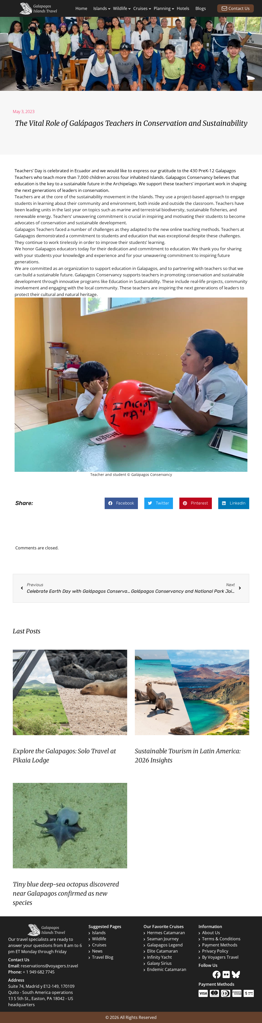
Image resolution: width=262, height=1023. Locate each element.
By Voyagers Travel (220, 957)
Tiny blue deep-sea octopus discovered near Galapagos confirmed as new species (66, 893)
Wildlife (120, 8)
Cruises (140, 8)
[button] (121, 503)
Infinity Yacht (159, 957)
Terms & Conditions (221, 939)
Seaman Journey (163, 939)
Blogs (200, 8)
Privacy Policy (215, 951)
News (97, 951)
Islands (100, 8)
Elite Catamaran (162, 951)
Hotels (183, 8)
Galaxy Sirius (159, 963)
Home (81, 8)
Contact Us (239, 8)
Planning (162, 8)
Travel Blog (102, 957)
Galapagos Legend (165, 945)
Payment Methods (219, 945)
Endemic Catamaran (166, 969)
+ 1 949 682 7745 (38, 972)
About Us (211, 932)
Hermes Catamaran (166, 932)
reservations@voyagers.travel (49, 966)
